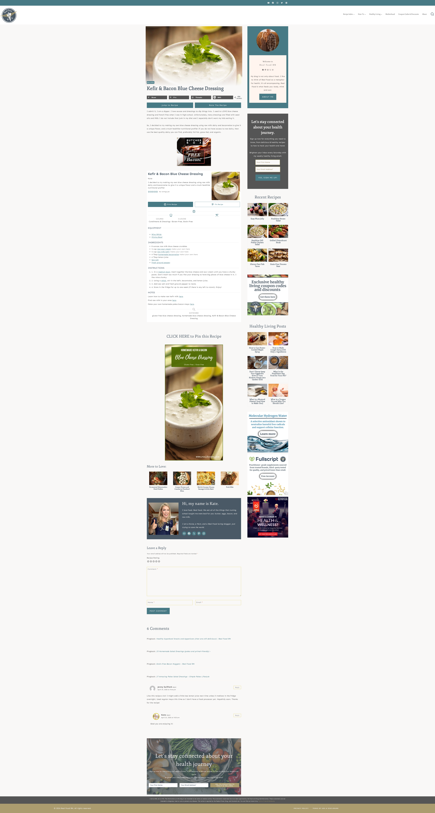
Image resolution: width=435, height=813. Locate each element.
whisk (163, 281)
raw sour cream (164, 249)
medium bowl (164, 272)
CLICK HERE (178, 336)
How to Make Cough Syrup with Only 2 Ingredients (278, 350)
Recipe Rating (153, 558)
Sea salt (155, 260)
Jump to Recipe (170, 105)
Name (151, 602)
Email (199, 602)
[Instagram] (277, 3)
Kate (163, 715)
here (181, 296)
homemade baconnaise (168, 254)
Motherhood (390, 14)
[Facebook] (273, 3)
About (424, 14)
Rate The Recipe (218, 105)
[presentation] (257, 209)
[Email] (268, 3)
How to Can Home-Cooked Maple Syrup (257, 350)
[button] (149, 191)
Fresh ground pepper (161, 263)
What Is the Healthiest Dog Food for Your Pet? (278, 374)
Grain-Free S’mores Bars (278, 265)
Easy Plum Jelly (257, 219)
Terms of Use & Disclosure (266, 801)
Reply (237, 687)
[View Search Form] (432, 14)
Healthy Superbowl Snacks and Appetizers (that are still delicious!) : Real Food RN (193, 639)
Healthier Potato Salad (278, 220)
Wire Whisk (157, 234)
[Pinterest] (286, 3)
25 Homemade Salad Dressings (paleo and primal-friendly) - (183, 651)
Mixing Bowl (157, 237)
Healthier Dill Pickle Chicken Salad (257, 243)
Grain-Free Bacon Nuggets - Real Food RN (175, 664)
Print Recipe (172, 204)
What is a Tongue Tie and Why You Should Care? (278, 401)
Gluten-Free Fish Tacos (257, 265)
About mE (267, 97)
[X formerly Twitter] (282, 3)
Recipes (150, 82)
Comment (153, 569)
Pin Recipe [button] (218, 204)
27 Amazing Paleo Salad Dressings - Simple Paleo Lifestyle (182, 677)
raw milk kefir (163, 252)
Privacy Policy (301, 808)
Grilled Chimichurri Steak (278, 242)
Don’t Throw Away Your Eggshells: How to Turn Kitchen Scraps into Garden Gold (257, 376)
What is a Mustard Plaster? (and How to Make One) (257, 401)
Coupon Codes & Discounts (408, 14)
